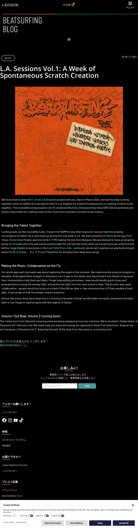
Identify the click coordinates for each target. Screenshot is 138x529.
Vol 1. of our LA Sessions (42, 199)
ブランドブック (9, 490)
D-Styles (21, 252)
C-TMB (53, 239)
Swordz (41, 239)
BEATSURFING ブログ (12, 496)
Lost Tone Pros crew (59, 248)
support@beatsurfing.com (14, 465)
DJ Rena (108, 235)
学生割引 (6, 445)
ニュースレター (9, 412)
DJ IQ (12, 252)
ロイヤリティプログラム (14, 439)
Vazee (13, 239)
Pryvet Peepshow (48, 252)
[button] (69, 39)
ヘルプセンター (9, 470)
